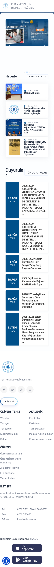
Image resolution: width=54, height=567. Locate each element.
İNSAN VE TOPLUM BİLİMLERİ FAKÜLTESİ (22, 5)
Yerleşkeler (6, 428)
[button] (9, 46)
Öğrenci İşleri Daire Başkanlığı (10, 460)
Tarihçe (4, 423)
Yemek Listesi (7, 478)
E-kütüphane (7, 473)
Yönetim (4, 418)
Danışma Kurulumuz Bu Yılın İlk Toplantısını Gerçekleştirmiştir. (34, 111)
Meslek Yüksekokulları (41, 433)
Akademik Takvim (10, 467)
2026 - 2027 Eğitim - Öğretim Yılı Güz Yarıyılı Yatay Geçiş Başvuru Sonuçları (33, 263)
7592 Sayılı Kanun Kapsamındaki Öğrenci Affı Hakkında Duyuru (33, 281)
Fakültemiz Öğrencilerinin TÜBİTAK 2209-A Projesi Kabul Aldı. (34, 128)
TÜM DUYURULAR (36, 172)
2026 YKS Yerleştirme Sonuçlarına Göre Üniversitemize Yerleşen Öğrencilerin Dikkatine (33, 300)
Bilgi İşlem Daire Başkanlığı (15, 539)
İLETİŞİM (5, 486)
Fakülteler (34, 423)
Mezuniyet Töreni (32, 92)
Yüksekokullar (37, 428)
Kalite (3, 439)
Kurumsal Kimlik (9, 433)
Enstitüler (34, 418)
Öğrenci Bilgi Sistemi (11, 453)
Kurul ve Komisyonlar (40, 439)
